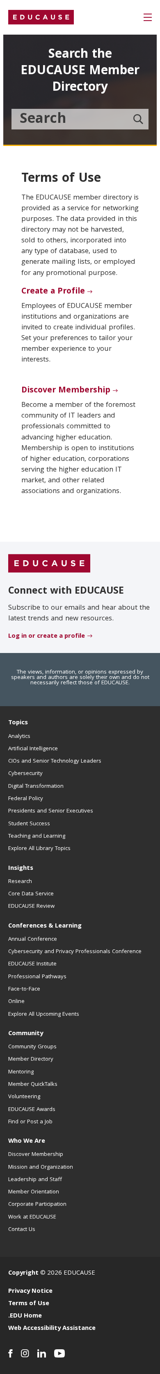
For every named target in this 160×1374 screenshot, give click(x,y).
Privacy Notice (30, 1291)
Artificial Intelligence (33, 749)
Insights (20, 868)
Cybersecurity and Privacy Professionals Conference (75, 951)
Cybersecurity (25, 773)
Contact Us (21, 1229)
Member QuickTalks (32, 1084)
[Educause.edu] (49, 564)
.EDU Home (25, 1316)
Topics (18, 723)
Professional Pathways (37, 977)
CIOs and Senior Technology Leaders (54, 761)
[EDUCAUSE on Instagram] (25, 1353)
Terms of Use (28, 1304)
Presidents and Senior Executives (50, 811)
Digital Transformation (36, 786)
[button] (148, 17)
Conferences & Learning (45, 926)
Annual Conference (32, 939)
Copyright (23, 1273)
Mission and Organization (40, 1167)
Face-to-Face (24, 989)
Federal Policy (25, 798)
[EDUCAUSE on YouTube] (59, 1353)
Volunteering (24, 1097)
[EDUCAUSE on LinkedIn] (41, 1353)
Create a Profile (53, 292)
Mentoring (21, 1072)
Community (25, 1034)
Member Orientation (33, 1192)
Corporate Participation (37, 1204)
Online (16, 1001)
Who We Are (26, 1141)
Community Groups (32, 1047)
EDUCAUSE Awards (31, 1109)
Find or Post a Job (30, 1122)
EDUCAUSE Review (31, 906)
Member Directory (30, 1059)
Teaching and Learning (36, 836)
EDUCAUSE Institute (32, 964)
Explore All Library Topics (39, 848)
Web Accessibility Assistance (52, 1328)
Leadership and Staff (35, 1179)
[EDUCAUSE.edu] (41, 17)
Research (20, 881)
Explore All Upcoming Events (43, 1014)
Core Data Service (31, 894)
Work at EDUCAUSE (32, 1217)
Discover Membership (65, 391)
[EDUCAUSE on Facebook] (10, 1353)
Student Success (29, 824)
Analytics (19, 736)
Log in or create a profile (46, 636)
